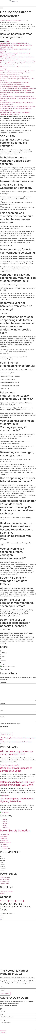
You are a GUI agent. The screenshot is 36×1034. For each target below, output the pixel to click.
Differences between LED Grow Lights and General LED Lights (17, 783)
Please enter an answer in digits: (10, 723)
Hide (7, 41)
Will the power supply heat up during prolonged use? (16, 753)
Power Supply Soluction (15, 830)
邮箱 (1, 1014)
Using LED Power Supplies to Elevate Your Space (16, 769)
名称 (1, 1009)
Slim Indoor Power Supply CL (14, 20)
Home (2, 20)
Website (2, 717)
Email (2, 710)
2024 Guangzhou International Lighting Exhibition (17, 800)
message (3, 1019)
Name (2, 703)
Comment (3, 682)
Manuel (2, 893)
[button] (18, 6)
